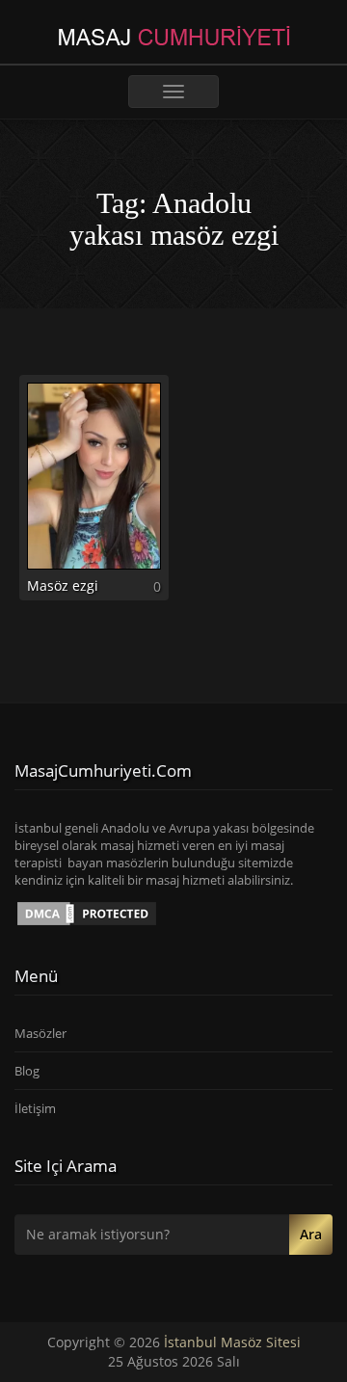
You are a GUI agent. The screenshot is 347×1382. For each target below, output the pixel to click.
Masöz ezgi (62, 585)
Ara (311, 1234)
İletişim (35, 1108)
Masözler (40, 1033)
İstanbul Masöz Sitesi (232, 1342)
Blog (27, 1070)
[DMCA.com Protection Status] (86, 911)
